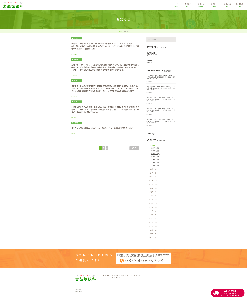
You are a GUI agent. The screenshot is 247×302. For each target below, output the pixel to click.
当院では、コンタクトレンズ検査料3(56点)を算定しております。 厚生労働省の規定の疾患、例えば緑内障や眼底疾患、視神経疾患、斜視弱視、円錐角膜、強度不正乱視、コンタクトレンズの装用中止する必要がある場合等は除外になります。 (105, 67)
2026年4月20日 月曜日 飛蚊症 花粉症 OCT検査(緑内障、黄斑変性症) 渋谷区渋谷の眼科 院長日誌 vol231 (160, 110)
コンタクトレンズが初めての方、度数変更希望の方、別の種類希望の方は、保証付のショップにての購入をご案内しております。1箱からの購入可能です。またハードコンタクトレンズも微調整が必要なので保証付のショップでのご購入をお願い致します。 (105, 88)
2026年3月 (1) (155, 159)
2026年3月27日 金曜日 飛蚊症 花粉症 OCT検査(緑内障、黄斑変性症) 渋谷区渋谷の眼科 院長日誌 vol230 (160, 121)
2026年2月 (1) (155, 162)
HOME (120, 31)
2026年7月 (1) (155, 151)
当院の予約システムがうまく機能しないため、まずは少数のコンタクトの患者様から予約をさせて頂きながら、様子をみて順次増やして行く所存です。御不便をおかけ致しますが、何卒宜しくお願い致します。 (105, 109)
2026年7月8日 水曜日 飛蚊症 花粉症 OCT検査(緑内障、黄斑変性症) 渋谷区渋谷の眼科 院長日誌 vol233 (160, 88)
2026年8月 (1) (155, 148)
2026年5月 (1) (155, 154)
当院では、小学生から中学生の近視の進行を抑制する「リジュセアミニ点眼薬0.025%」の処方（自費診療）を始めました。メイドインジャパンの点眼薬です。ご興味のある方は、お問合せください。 (105, 46)
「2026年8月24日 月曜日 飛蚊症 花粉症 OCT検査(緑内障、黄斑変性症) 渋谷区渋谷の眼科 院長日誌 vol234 (161, 77)
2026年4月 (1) (155, 156)
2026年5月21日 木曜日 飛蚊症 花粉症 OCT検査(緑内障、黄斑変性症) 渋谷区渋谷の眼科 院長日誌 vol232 (160, 99)
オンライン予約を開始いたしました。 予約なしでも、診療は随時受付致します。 (102, 128)
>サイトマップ (78, 291)
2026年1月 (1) (155, 165)
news (76, 38)
